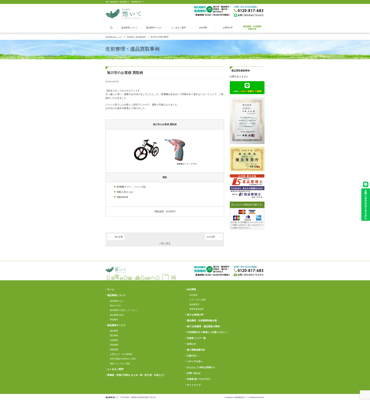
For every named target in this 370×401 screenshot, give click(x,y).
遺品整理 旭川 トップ (114, 37)
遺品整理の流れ (117, 315)
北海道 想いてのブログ (198, 379)
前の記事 (119, 237)
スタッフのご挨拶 (197, 299)
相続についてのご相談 (120, 363)
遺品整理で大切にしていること (124, 310)
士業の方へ (192, 355)
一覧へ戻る (165, 243)
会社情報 (203, 27)
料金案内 (114, 319)
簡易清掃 (114, 349)
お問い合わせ (194, 373)
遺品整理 (114, 331)
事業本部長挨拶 (196, 309)
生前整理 (114, 340)
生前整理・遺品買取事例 (136, 37)
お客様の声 (228, 27)
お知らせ (191, 344)
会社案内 (193, 295)
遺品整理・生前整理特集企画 (252, 27)
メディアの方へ (195, 361)
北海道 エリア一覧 (196, 338)
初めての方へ (116, 305)
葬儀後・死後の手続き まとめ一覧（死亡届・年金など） (136, 375)
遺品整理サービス (154, 27)
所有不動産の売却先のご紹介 (123, 359)
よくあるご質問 (178, 27)
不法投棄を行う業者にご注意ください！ (207, 332)
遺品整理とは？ (117, 301)
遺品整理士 (194, 304)
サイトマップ (194, 385)
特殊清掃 (114, 345)
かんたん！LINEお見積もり (201, 367)
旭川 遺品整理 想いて (123, 13)
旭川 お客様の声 (195, 314)
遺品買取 (114, 335)
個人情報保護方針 (196, 350)
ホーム (111, 27)
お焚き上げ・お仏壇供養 (121, 354)
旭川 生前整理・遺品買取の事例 (203, 326)
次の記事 (211, 237)
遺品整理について (129, 27)
